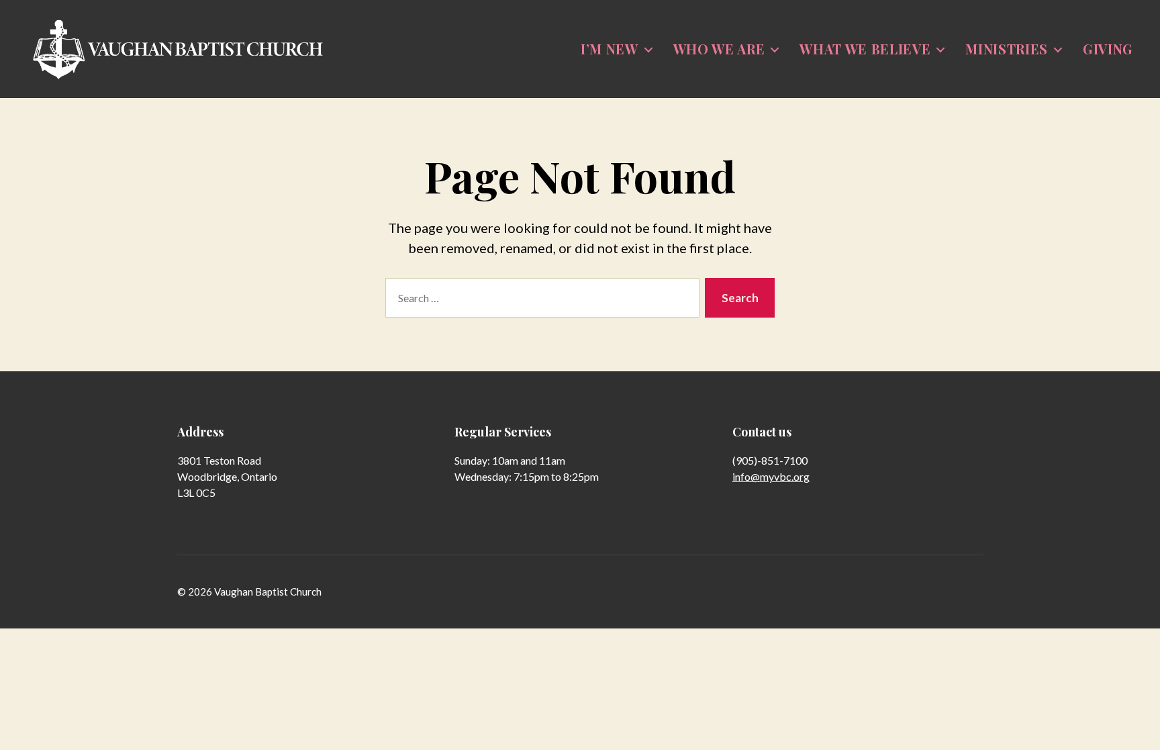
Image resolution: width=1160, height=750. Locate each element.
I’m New (609, 49)
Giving (1108, 49)
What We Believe (865, 49)
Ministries (1006, 49)
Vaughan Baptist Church (268, 591)
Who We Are (719, 49)
